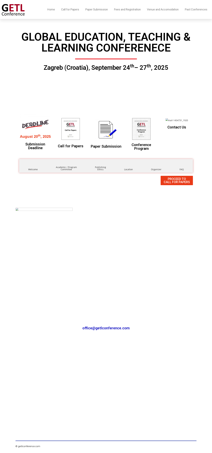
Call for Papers (70, 9)
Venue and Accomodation (163, 9)
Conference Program (141, 147)
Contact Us (176, 127)
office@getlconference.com (106, 328)
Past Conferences (196, 9)
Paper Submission (96, 9)
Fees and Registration (127, 9)
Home (51, 9)
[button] (177, 180)
